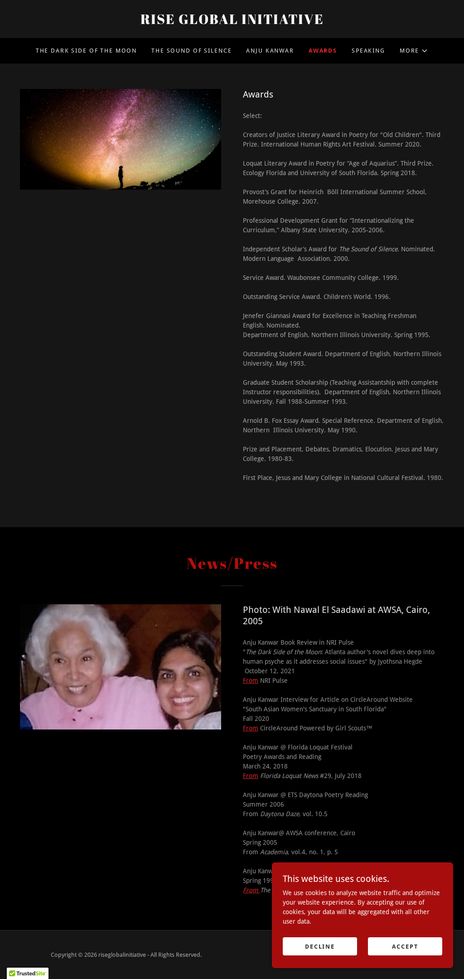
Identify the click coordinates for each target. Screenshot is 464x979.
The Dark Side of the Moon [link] (86, 50)
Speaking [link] (368, 50)
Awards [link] (323, 50)
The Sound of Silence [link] (191, 50)
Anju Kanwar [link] (270, 50)
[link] (232, 21)
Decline (320, 946)
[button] (414, 50)
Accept (405, 946)
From (250, 680)
